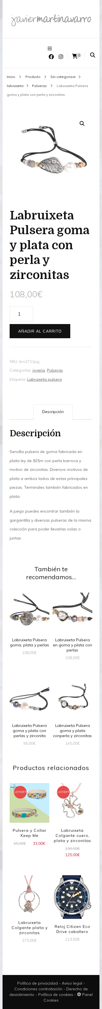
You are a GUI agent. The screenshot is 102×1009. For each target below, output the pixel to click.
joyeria (39, 370)
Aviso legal (72, 983)
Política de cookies (56, 994)
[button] (82, 124)
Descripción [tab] (53, 411)
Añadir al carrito (40, 331)
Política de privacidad (37, 983)
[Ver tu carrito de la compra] (75, 56)
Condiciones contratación (38, 988)
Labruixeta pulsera (44, 379)
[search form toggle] (92, 55)
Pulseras (55, 370)
